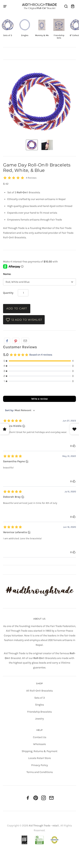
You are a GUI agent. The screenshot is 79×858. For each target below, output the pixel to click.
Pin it (15, 341)
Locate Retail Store (39, 758)
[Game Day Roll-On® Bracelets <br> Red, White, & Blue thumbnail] (32, 145)
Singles (39, 704)
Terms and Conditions (39, 772)
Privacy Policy (39, 765)
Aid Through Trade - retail (44, 825)
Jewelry (39, 718)
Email (25, 341)
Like (7, 341)
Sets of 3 (39, 697)
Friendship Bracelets (39, 711)
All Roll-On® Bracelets (39, 690)
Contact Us (39, 737)
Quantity (8, 292)
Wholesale (39, 744)
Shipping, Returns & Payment (39, 751)
